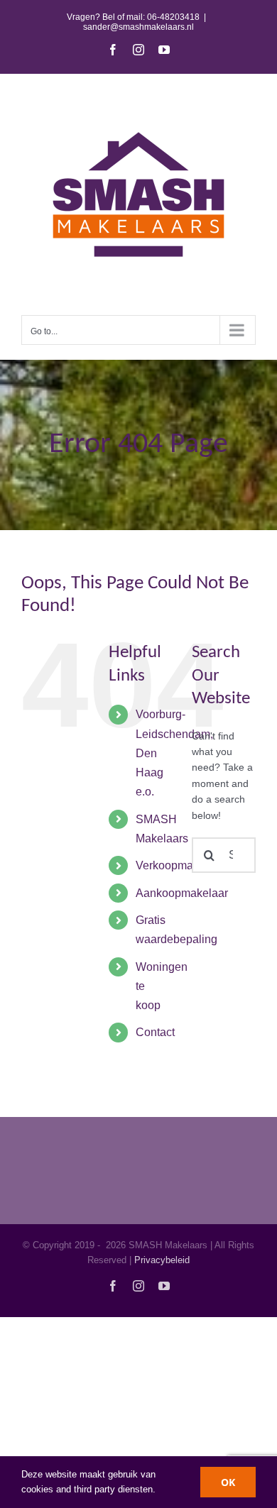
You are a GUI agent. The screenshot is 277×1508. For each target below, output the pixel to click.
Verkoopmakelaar (180, 865)
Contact (155, 1032)
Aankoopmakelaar (182, 893)
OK (228, 1482)
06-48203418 (173, 17)
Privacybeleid (162, 1260)
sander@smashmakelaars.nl (138, 27)
